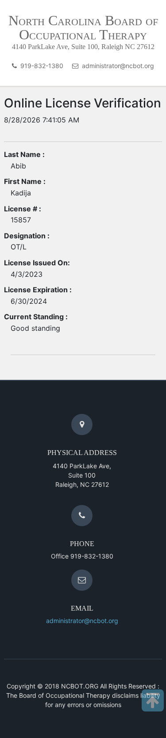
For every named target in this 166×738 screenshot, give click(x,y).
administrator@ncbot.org (116, 65)
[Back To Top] (153, 700)
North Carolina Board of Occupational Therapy (83, 27)
